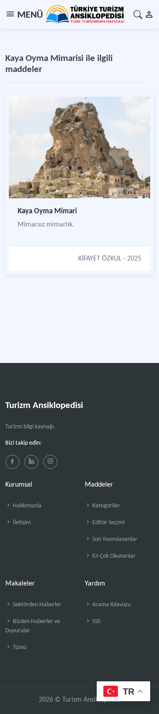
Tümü (18, 647)
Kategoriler (105, 505)
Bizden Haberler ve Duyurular (32, 626)
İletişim (21, 522)
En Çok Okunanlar (113, 556)
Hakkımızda (26, 505)
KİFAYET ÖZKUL (99, 258)
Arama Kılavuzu (111, 604)
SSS (95, 621)
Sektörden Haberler (36, 604)
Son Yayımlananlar (114, 539)
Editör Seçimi (108, 522)
